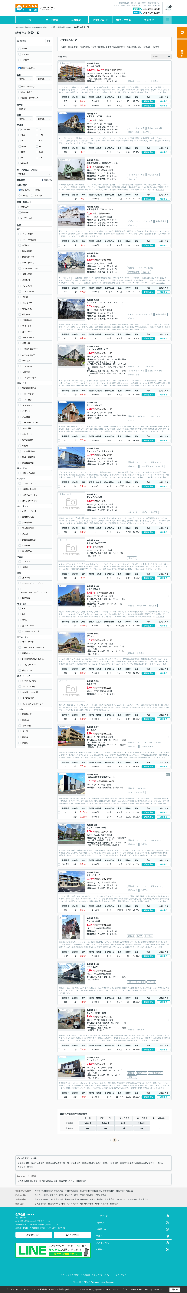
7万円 (123, 1123)
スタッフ (100, 1222)
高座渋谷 (107, 364)
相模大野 (52, 1204)
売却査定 (149, 20)
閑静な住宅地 (28, 257)
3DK (23, 152)
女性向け (26, 372)
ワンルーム (26, 129)
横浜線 (100, 1199)
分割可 (25, 297)
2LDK (23, 146)
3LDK (41, 152)
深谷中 (96, 347)
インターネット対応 (31, 631)
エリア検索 (52, 20)
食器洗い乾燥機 (29, 489)
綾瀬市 (101, 47)
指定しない (26, 190)
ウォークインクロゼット (32, 583)
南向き (25, 737)
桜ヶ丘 (106, 371)
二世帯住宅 (27, 320)
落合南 (96, 540)
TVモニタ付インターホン (33, 647)
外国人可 (26, 343)
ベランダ (26, 411)
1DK (23, 135)
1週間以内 (38, 195)
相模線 (93, 1199)
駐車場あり (27, 714)
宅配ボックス (28, 653)
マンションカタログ (71, 1275)
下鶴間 (83, 1195)
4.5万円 (87, 1123)
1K (40, 129)
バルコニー (27, 417)
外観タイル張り (29, 473)
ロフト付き (27, 399)
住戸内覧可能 (28, 698)
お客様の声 (101, 1229)
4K (22, 157)
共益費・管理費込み (29, 98)
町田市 (108, 47)
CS (23, 608)
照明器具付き (28, 440)
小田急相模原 (40, 1204)
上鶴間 (75, 1195)
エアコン (26, 561)
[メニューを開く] (167, 19)
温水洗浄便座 (28, 528)
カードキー (27, 332)
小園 (95, 403)
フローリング (28, 394)
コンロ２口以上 (29, 483)
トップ (27, 20)
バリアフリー (28, 291)
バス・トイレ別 (29, 511)
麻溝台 (53, 1195)
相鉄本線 (92, 81)
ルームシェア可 (29, 355)
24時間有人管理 (29, 681)
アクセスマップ (103, 1243)
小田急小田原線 (94, 76)
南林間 (90, 1195)
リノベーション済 (30, 268)
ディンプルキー (29, 665)
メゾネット (27, 405)
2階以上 (25, 720)
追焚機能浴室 (28, 517)
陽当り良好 (27, 251)
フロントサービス (30, 686)
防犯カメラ (27, 670)
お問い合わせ (100, 20)
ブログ (99, 1236)
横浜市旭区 (76, 1163)
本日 (38, 190)
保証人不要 (27, 274)
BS (23, 614)
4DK (40, 157)
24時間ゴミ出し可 (30, 692)
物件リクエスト (124, 20)
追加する (163, 101)
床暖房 (25, 567)
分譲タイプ (27, 303)
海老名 (106, 76)
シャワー (26, 545)
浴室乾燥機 (27, 522)
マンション (26, 54)
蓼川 (95, 494)
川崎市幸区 (146, 47)
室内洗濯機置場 (29, 388)
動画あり (25, 212)
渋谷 (37, 1195)
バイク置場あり (29, 451)
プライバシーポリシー (103, 1275)
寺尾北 (96, 160)
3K (40, 146)
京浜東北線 (143, 1199)
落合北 (96, 634)
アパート (25, 48)
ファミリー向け (29, 378)
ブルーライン (122, 1199)
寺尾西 (96, 63)
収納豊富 (26, 598)
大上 (95, 114)
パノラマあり (27, 218)
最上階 (25, 731)
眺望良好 (26, 314)
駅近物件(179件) (25, 1181)
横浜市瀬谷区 (88, 1163)
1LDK (41, 135)
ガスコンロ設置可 (30, 349)
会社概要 (76, 20)
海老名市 (85, 47)
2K (22, 141)
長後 (105, 553)
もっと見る (162, 92)
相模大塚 (101, 129)
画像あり (25, 207)
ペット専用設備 (29, 240)
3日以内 (24, 195)
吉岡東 (96, 775)
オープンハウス (29, 337)
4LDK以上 (25, 163)
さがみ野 (101, 127)
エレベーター (28, 434)
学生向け (26, 360)
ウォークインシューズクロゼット (32, 592)
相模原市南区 (73, 47)
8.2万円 (105, 1123)
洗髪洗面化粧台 (29, 540)
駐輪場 (25, 446)
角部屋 (25, 743)
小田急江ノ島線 (94, 364)
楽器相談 (26, 245)
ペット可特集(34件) (78, 1181)
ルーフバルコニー (30, 422)
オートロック (28, 642)
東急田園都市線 (81, 1199)
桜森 (97, 1195)
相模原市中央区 (127, 1163)
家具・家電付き (29, 457)
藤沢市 (156, 47)
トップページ (102, 1216)
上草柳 (103, 1195)
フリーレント (28, 326)
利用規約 (86, 1275)
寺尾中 (96, 448)
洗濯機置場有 (28, 463)
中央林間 (44, 1195)
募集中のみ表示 (28, 68)
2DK (40, 141)
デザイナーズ (28, 263)
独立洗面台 (27, 551)
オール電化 (27, 428)
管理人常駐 (27, 309)
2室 (87, 1128)
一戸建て (25, 60)
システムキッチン (30, 495)
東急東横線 (110, 1199)
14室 (124, 1128)
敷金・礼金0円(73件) (43, 1181)
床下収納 (26, 577)
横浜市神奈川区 (120, 47)
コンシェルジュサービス (32, 704)
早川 (95, 1010)
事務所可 (26, 280)
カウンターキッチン (31, 501)
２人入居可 (27, 286)
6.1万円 (141, 1123)
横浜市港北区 (134, 47)
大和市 (63, 47)
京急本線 (133, 1199)
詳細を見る (148, 101)
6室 (105, 1128)
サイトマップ (121, 1275)
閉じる (175, 1289)
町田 (97, 1204)
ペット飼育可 (28, 234)
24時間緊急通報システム (33, 659)
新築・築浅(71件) (61, 1181)
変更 (49, 41)
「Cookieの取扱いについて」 (139, 1290)
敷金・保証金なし (29, 86)
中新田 (60, 1195)
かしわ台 (101, 81)
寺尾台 (96, 253)
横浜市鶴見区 (24, 1163)
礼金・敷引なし (28, 92)
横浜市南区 (51, 1163)
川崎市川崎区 (101, 1163)
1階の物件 (26, 725)
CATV (24, 620)
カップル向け (28, 366)
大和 (76, 1204)
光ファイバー (28, 626)
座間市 (93, 47)
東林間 (68, 1195)
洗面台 (25, 534)
